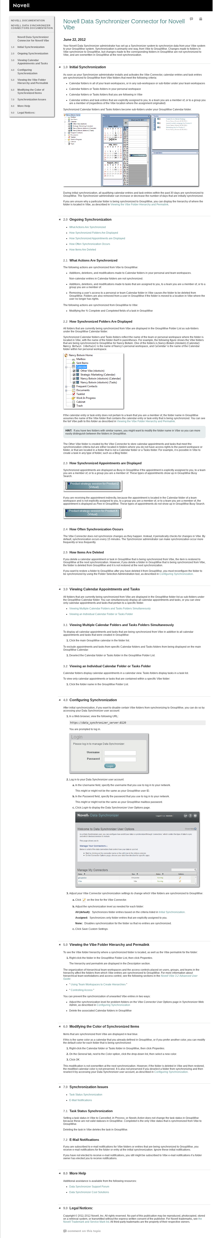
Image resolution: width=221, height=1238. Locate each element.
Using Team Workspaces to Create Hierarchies (98, 984)
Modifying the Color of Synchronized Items (30, 91)
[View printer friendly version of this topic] (200, 18)
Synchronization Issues (31, 99)
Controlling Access (82, 990)
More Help (23, 106)
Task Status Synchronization (85, 1094)
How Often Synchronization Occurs (89, 244)
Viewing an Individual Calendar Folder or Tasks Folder (101, 614)
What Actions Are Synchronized (87, 227)
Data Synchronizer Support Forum (89, 1186)
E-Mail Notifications (80, 1100)
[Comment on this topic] (191, 18)
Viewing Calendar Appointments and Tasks (32, 62)
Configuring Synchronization (27, 71)
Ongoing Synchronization (32, 53)
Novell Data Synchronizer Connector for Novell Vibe (33, 39)
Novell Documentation (28, 20)
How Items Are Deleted (82, 249)
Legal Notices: (26, 112)
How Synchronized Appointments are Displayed (97, 238)
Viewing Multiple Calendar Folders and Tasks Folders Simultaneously (110, 608)
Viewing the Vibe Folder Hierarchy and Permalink (32, 81)
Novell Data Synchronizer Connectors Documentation (32, 26)
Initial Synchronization (30, 47)
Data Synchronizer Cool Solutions (89, 1192)
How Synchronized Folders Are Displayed (93, 232)
